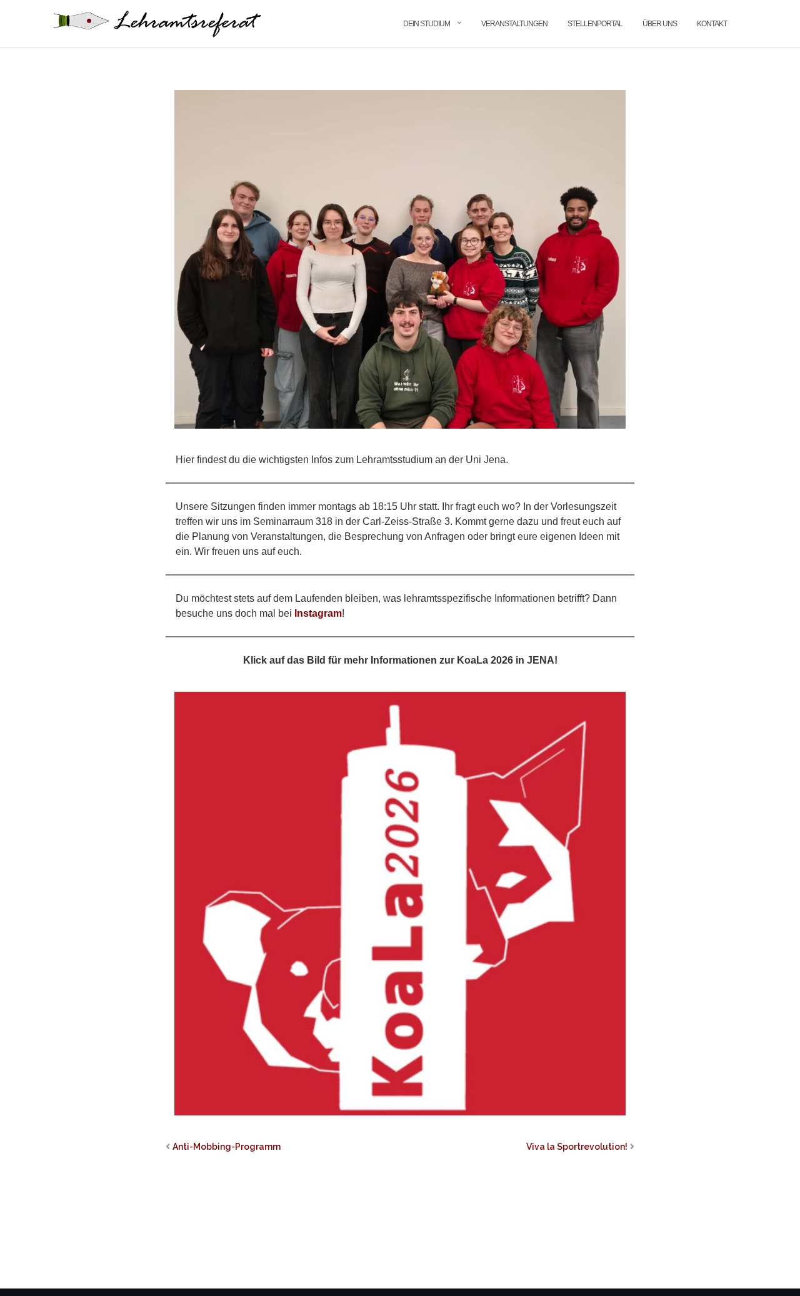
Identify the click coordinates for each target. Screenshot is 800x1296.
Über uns (659, 23)
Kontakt (712, 23)
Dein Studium (426, 23)
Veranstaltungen (514, 23)
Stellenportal (595, 23)
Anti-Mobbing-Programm (226, 1147)
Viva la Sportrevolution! (577, 1147)
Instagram (318, 613)
